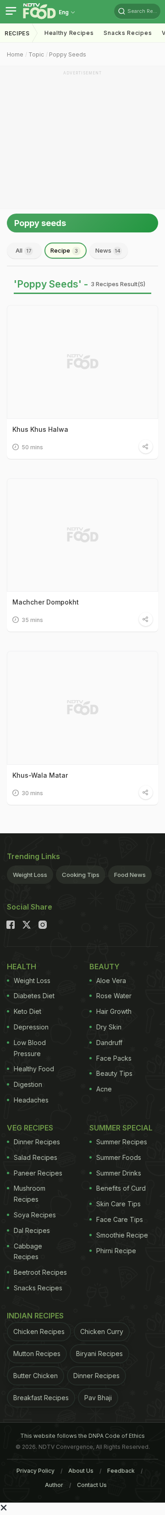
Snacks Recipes (128, 32)
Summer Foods (118, 1157)
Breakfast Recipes (41, 1398)
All (24, 250)
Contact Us (92, 1484)
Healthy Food (34, 1069)
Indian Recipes (35, 1315)
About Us (81, 1470)
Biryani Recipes (99, 1353)
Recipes (17, 33)
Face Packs (114, 1058)
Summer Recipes (121, 1142)
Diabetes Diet (34, 996)
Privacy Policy (35, 1470)
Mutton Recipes (36, 1353)
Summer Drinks (118, 1173)
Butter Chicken (35, 1375)
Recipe (64, 250)
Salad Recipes (35, 1157)
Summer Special (121, 1127)
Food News (130, 874)
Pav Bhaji (98, 1398)
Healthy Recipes (69, 32)
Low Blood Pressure (30, 1048)
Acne (104, 1089)
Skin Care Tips (118, 1204)
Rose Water (114, 996)
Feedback (121, 1470)
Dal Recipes (32, 1230)
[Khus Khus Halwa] (82, 362)
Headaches (31, 1100)
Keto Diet (27, 1011)
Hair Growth (114, 1011)
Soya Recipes (35, 1215)
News (108, 250)
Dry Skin (108, 1027)
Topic (36, 54)
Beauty (104, 966)
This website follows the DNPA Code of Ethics (82, 1435)
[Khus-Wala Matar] (82, 708)
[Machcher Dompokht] (82, 535)
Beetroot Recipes (40, 1272)
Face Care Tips (119, 1219)
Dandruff (109, 1042)
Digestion (28, 1084)
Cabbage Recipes (28, 1251)
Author (54, 1484)
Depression (31, 1027)
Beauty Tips (114, 1073)
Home (15, 54)
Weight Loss (30, 874)
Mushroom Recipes (29, 1193)
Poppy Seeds (67, 54)
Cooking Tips (80, 874)
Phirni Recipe (116, 1251)
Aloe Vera (111, 980)
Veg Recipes (30, 1127)
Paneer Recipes (38, 1173)
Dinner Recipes (37, 1142)
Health (21, 966)
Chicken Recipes (39, 1331)
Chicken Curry (101, 1331)
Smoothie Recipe (122, 1235)
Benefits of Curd (121, 1188)
